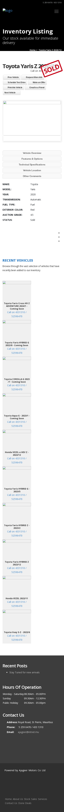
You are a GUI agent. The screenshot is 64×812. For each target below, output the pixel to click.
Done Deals (24, 803)
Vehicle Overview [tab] (32, 153)
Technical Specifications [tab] (32, 164)
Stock (27, 799)
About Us (18, 799)
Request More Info (34, 77)
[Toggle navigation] (56, 11)
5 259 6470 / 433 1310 (51, 2)
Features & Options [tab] (32, 158)
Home (8, 799)
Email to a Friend (37, 87)
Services (42, 799)
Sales (34, 799)
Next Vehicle (10, 92)
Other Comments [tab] (32, 176)
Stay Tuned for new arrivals (24, 672)
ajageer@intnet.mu (28, 732)
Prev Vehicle (13, 77)
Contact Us (11, 803)
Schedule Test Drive (17, 82)
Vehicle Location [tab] (32, 170)
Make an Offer (39, 82)
